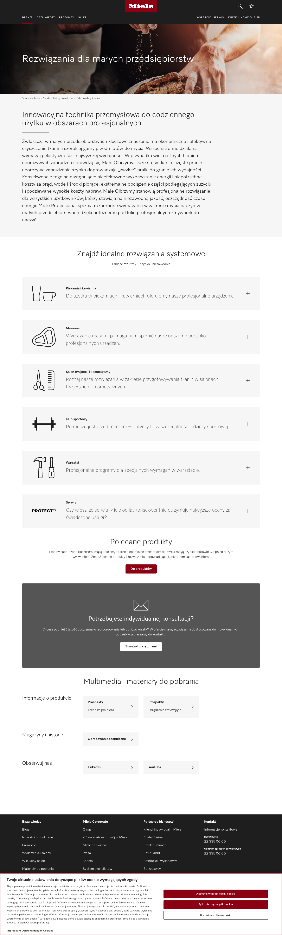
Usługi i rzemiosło (63, 98)
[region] (141, 904)
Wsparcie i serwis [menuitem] (210, 17)
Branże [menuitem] (27, 17)
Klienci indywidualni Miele (162, 829)
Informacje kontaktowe (220, 829)
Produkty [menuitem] (66, 17)
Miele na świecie (95, 845)
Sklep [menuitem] (82, 17)
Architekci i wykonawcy (160, 861)
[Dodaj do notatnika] (251, 6)
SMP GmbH (152, 853)
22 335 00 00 (215, 841)
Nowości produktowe (37, 837)
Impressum (14, 930)
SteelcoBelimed (154, 845)
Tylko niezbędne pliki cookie (216, 904)
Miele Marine (152, 837)
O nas (87, 829)
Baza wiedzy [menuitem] (46, 17)
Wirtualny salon (33, 861)
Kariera (88, 861)
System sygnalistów (97, 869)
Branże (46, 98)
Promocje (29, 845)
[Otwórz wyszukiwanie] (240, 6)
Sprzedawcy (152, 869)
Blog (25, 829)
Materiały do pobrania (38, 869)
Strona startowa (31, 98)
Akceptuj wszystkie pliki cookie (215, 894)
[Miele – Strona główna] (141, 6)
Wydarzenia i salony (36, 853)
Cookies (48, 930)
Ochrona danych (32, 930)
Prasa (87, 853)
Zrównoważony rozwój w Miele (105, 837)
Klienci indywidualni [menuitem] (244, 17)
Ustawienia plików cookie (215, 915)
